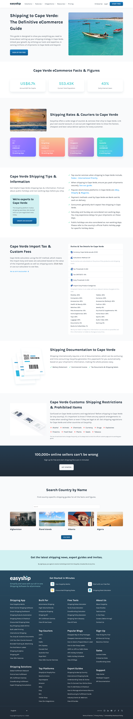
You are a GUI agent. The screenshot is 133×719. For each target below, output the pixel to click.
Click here (58, 264)
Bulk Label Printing (16, 629)
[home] (15, 3)
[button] (29, 4)
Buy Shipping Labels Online (19, 626)
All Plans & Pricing (102, 638)
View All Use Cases (45, 622)
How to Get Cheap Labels (76, 645)
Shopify (74, 193)
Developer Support (102, 678)
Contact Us (100, 622)
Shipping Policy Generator (76, 615)
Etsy (40, 690)
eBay (117, 190)
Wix (40, 694)
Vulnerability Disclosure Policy (113, 715)
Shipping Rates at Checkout (20, 619)
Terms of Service (88, 715)
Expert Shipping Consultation (20, 685)
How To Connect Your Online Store (79, 683)
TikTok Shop (43, 697)
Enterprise (99, 4)
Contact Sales (101, 654)
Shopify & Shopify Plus (47, 672)
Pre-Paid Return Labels (18, 647)
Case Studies (100, 608)
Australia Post (44, 653)
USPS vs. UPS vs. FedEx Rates (77, 649)
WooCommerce (44, 676)
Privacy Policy (98, 715)
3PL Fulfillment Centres (18, 678)
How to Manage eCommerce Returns (80, 690)
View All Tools (72, 622)
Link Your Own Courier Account (21, 640)
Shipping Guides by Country (77, 672)
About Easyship (101, 604)
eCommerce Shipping (46, 604)
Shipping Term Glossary (75, 619)
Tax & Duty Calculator (75, 608)
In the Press (100, 615)
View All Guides (72, 701)
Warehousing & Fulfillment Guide (79, 694)
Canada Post (43, 649)
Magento (85, 193)
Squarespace (43, 680)
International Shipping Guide (77, 676)
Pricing (71, 4)
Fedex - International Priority (84, 178)
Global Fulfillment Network (19, 671)
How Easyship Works (17, 604)
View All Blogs (72, 660)
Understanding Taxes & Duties (78, 680)
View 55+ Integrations (46, 701)
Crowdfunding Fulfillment (19, 681)
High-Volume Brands (46, 608)
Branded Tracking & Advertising (21, 644)
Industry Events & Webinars (77, 697)
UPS (40, 638)
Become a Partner (102, 642)
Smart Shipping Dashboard (20, 611)
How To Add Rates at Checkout (78, 687)
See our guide (85, 185)
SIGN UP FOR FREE (19, 52)
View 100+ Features (16, 658)
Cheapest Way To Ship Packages (78, 635)
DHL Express (43, 645)
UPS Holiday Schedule (75, 653)
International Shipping (18, 633)
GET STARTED (66, 467)
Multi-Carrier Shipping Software (21, 608)
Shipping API (14, 654)
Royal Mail (42, 656)
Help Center (100, 674)
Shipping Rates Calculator (76, 604)
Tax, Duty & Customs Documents (22, 636)
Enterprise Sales (102, 658)
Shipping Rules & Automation (21, 615)
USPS (41, 635)
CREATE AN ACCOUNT (24, 221)
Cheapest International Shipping (79, 638)
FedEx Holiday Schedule (75, 656)
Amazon (42, 683)
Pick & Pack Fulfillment (18, 674)
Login (106, 4)
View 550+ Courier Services (48, 660)
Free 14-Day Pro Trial (103, 635)
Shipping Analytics (16, 651)
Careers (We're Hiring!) (104, 619)
